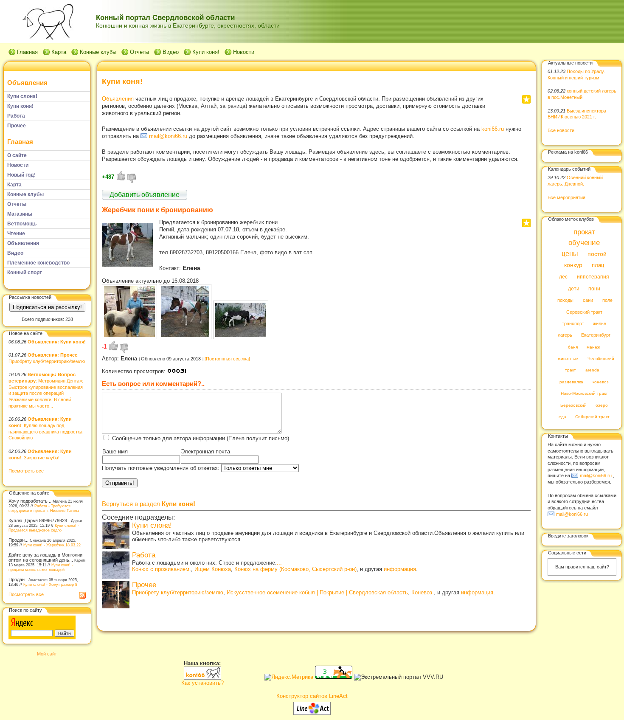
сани (588, 300)
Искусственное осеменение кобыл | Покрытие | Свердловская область (317, 592)
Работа (143, 555)
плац (598, 265)
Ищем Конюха (212, 569)
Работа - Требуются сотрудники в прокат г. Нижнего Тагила (43, 508)
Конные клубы (98, 52)
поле (607, 300)
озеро (602, 405)
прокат (584, 232)
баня (573, 347)
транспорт (573, 323)
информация (400, 569)
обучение (584, 243)
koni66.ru (492, 129)
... (244, 539)
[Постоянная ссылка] (227, 358)
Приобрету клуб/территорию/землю (177, 592)
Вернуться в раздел (148, 503)
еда (562, 417)
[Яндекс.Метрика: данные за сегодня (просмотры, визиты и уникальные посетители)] (288, 677)
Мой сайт (47, 653)
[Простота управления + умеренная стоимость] (312, 713)
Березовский (573, 405)
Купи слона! (152, 525)
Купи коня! (205, 52)
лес (563, 277)
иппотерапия (593, 277)
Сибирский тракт (592, 417)
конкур (573, 265)
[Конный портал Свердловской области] (202, 678)
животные (568, 359)
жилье (599, 323)
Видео (171, 52)
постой (597, 254)
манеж (593, 347)
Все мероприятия (566, 197)
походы (565, 300)
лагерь (565, 335)
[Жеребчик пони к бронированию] (127, 265)
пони (594, 288)
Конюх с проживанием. (161, 569)
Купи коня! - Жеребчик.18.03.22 (52, 545)
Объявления (27, 82)
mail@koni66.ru (168, 136)
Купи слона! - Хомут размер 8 (50, 584)
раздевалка (571, 382)
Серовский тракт (584, 312)
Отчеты (139, 52)
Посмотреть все (26, 470)
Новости (243, 52)
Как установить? (202, 683)
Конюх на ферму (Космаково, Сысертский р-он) (295, 569)
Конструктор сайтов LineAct (312, 696)
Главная (27, 52)
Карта (58, 52)
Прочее (144, 585)
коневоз (601, 382)
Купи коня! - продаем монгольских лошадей (40, 567)
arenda (592, 370)
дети (573, 289)
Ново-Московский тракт (584, 393)
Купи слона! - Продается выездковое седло (43, 527)
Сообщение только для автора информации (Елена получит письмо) (200, 438)
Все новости (561, 130)
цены (570, 253)
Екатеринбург (595, 335)
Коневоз (422, 592)
